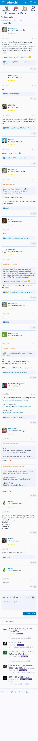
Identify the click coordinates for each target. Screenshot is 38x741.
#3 (35, 116)
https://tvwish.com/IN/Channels (13, 413)
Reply (34, 69)
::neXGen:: (12, 670)
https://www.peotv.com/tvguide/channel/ (16, 406)
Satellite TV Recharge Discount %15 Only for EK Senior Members (21, 667)
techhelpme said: (9, 265)
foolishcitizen (13, 656)
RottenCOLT (12, 75)
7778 (10, 633)
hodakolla (14, 638)
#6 (35, 230)
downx (10, 502)
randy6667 (12, 679)
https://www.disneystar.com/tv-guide (15, 400)
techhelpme (7, 20)
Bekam (11, 539)
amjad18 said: (8, 349)
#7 (35, 260)
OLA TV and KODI (15, 643)
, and (17, 128)
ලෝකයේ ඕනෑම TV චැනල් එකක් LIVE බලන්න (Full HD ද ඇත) (20, 653)
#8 (35, 314)
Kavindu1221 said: (9, 444)
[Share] (32, 39)
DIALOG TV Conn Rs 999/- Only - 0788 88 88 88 (21, 630)
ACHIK (13, 684)
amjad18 (11, 249)
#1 (35, 39)
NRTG (10, 219)
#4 (35, 150)
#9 (35, 344)
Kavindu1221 (13, 333)
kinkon (11, 139)
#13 (35, 549)
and (12, 94)
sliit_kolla (11, 105)
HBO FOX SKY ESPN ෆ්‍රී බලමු (19, 677)
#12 (35, 512)
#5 (35, 180)
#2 (35, 86)
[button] (3, 2)
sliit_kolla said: (8, 184)
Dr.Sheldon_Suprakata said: (12, 467)
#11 (35, 439)
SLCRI (17, 647)
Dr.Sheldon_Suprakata (16, 384)
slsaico (11, 645)
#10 (35, 394)
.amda (17, 672)
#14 (35, 579)
